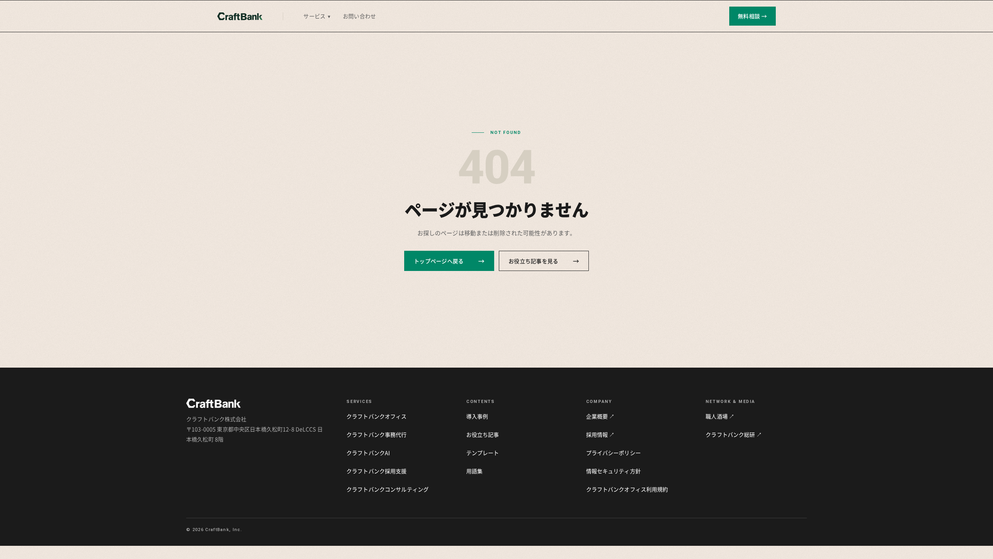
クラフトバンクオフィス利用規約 (627, 489)
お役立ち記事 (482, 434)
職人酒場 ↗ (720, 416)
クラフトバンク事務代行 (376, 434)
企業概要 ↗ (600, 416)
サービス (316, 16)
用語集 (474, 471)
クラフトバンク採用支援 (376, 471)
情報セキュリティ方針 (613, 471)
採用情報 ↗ (600, 434)
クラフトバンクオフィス (376, 416)
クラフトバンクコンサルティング (387, 489)
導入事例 (477, 416)
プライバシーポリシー (613, 453)
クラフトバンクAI (368, 453)
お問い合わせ (359, 16)
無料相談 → (752, 16)
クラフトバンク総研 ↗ (734, 434)
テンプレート (482, 453)
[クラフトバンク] (240, 16)
